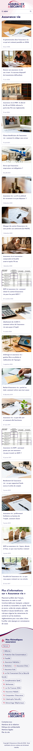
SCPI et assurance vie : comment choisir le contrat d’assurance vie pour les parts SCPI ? (14, 291)
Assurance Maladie (12, 692)
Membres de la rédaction (10, 724)
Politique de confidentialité (11, 727)
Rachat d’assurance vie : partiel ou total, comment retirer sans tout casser (16, 388)
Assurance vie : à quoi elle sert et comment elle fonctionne (13, 419)
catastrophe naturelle (13, 699)
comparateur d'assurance (14, 695)
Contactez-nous (7, 722)
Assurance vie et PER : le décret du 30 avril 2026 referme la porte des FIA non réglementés (14, 105)
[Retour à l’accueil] (16, 4)
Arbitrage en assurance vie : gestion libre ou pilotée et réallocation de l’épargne (13, 357)
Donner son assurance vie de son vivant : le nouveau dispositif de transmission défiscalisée (14, 72)
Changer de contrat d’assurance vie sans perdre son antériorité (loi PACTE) (16, 227)
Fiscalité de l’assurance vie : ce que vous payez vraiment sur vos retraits (15, 577)
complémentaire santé (12, 680)
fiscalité (7, 658)
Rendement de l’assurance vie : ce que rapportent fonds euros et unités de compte (13, 483)
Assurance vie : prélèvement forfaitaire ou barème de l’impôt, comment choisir (13, 516)
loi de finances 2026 (13, 688)
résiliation (8, 666)
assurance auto (10, 669)
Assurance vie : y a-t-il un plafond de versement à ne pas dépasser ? (15, 197)
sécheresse (9, 684)
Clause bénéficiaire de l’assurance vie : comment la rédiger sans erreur (15, 136)
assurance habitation (12, 662)
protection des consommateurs (15, 654)
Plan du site (6, 732)
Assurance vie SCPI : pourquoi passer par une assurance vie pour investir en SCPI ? (13, 450)
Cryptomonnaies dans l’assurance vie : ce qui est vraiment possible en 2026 (16, 41)
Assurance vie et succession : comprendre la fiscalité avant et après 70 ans (13, 259)
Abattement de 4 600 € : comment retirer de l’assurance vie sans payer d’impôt (13, 324)
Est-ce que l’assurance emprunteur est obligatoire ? (13, 167)
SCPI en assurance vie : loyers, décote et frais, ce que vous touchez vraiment (16, 547)
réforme (7, 651)
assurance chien (22, 666)
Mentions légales (7, 729)
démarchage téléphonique (15, 703)
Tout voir (5, 646)
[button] (30, 11)
